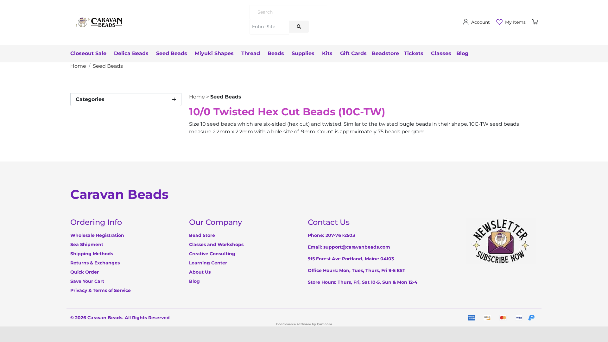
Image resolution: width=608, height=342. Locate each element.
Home (197, 97)
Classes (441, 53)
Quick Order (84, 272)
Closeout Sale (88, 53)
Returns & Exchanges (95, 263)
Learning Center (208, 263)
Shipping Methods (91, 253)
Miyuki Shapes (214, 53)
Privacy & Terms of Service (100, 290)
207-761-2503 (340, 235)
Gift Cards (353, 53)
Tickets (413, 53)
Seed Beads (171, 53)
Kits (327, 53)
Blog (462, 53)
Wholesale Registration (97, 235)
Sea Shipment (86, 244)
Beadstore (385, 53)
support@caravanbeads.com (356, 247)
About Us (200, 272)
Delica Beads (131, 53)
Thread (250, 53)
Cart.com (324, 324)
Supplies (303, 53)
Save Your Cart (87, 281)
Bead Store (202, 235)
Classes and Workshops (216, 244)
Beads (276, 53)
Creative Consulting (212, 253)
